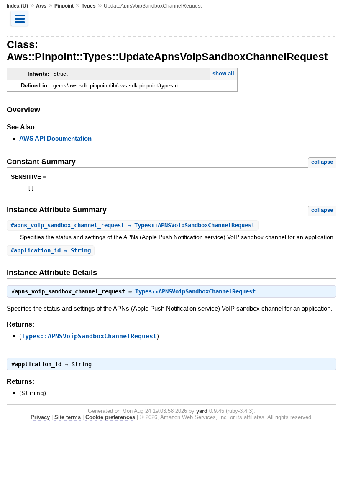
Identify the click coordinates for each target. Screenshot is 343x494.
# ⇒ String (50, 250)
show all (223, 73)
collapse (322, 162)
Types (89, 6)
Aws (41, 6)
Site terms (67, 417)
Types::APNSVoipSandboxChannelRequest (195, 291)
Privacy (40, 417)
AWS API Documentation (55, 138)
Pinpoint (64, 6)
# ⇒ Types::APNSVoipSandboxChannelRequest (132, 225)
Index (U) (17, 6)
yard (201, 411)
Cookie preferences (110, 417)
